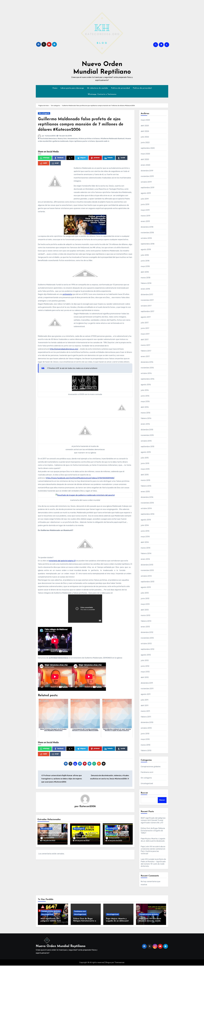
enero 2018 (145, 289)
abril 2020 (145, 159)
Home (54, 88)
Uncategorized (147, 783)
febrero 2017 (146, 351)
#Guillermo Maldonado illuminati (113, 138)
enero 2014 (145, 559)
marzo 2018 (145, 278)
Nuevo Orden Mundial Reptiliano (60, 946)
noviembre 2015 (147, 435)
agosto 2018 (146, 249)
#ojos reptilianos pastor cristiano (82, 141)
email (56, 163)
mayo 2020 (145, 154)
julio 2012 (145, 660)
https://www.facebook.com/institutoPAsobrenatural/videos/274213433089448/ (80, 478)
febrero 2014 (146, 553)
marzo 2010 (145, 745)
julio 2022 (145, 137)
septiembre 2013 (147, 582)
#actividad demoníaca (48, 138)
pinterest (97, 157)
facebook (60, 157)
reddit (45, 163)
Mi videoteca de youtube (97, 88)
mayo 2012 (145, 672)
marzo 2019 (145, 216)
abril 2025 (145, 126)
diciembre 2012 (147, 632)
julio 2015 (145, 458)
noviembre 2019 (147, 176)
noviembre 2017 (147, 300)
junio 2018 (145, 261)
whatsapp (46, 157)
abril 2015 (145, 475)
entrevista (67, 294)
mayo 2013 (145, 604)
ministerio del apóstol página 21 (62, 561)
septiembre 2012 (147, 649)
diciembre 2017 (147, 294)
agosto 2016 (146, 385)
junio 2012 (145, 666)
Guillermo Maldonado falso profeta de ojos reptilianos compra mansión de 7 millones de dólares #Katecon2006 (80, 124)
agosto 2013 (146, 587)
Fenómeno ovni (147, 772)
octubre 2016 (146, 373)
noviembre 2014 (147, 503)
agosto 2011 (146, 694)
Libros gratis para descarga (72, 88)
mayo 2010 (145, 739)
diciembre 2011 (147, 683)
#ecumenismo (72, 138)
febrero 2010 (146, 751)
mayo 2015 (145, 469)
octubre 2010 (146, 728)
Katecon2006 (50, 136)
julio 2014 (145, 525)
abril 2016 (145, 407)
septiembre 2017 (147, 311)
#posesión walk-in (102, 141)
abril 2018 (145, 272)
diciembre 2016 (147, 362)
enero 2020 (145, 165)
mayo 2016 (145, 401)
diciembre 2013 (147, 565)
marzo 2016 (145, 413)
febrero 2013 (146, 621)
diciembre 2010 (147, 722)
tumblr (123, 157)
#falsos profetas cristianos (89, 138)
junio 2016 (145, 396)
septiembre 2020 (148, 148)
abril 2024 (145, 131)
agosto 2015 (146, 452)
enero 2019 (145, 221)
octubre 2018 (146, 238)
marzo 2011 (145, 711)
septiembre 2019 (147, 188)
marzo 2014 (145, 548)
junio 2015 (145, 463)
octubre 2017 (146, 306)
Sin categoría (44, 113)
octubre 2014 (146, 508)
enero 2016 (145, 424)
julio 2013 (145, 593)
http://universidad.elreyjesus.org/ (64, 349)
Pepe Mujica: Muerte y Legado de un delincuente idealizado (118, 921)
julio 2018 (145, 255)
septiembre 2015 (147, 447)
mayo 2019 (145, 210)
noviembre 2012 (147, 638)
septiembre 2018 (147, 244)
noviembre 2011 (147, 689)
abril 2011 (144, 705)
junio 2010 (145, 734)
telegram (83, 157)
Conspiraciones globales (151, 767)
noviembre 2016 (147, 368)
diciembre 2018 (147, 227)
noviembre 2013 (147, 570)
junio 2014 (145, 531)
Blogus (108, 962)
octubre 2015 (146, 441)
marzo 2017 (145, 345)
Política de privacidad (120, 88)
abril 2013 (145, 610)
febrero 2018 (146, 283)
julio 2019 (145, 199)
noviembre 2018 (147, 233)
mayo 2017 (145, 334)
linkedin (110, 157)
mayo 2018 (145, 266)
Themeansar (119, 962)
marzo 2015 (145, 480)
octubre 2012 (146, 644)
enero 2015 (145, 492)
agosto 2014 (146, 520)
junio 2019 (145, 204)
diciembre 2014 (147, 497)
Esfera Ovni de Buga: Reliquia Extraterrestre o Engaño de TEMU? (153, 830)
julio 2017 (145, 323)
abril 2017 (145, 340)
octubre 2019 (146, 182)
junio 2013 (145, 599)
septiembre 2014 (147, 514)
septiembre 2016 (147, 379)
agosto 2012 (146, 655)
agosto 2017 (146, 317)
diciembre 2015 (147, 430)
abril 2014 (145, 542)
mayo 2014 (145, 537)
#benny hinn (62, 138)
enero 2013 (145, 627)
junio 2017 (145, 328)
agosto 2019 (146, 193)
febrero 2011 (146, 717)
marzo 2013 (145, 615)
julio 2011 (144, 700)
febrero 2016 (146, 418)
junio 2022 (145, 142)
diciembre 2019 (147, 171)
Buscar (144, 793)
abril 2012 (145, 677)
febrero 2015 (146, 486)
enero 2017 (145, 356)
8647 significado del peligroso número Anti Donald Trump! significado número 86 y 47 (153, 820)
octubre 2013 (146, 576)
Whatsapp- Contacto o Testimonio (102, 94)
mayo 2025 (145, 120)
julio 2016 (145, 390)
